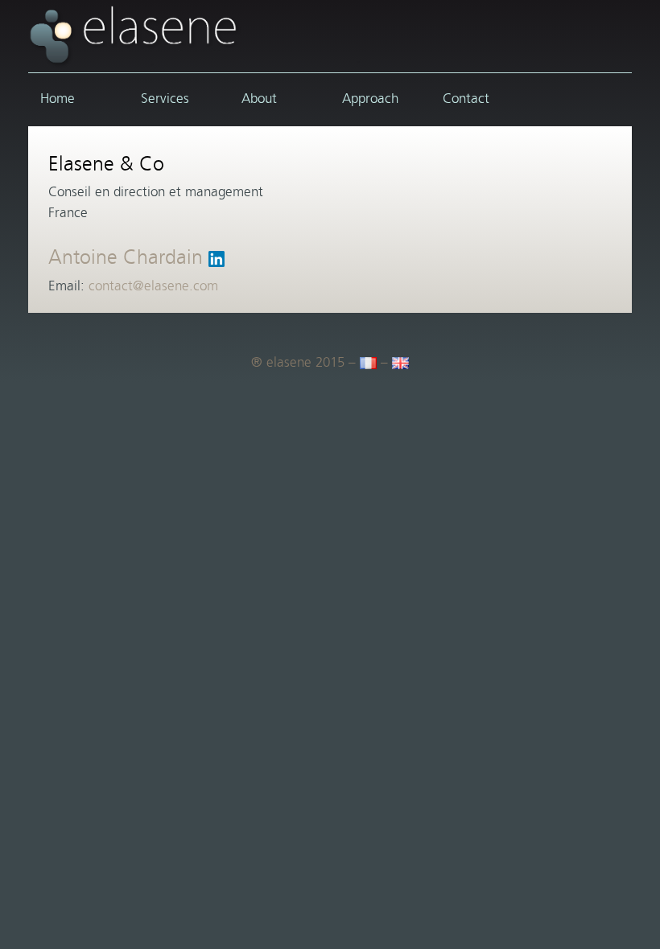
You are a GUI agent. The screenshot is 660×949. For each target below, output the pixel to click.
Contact (466, 99)
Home (57, 99)
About (259, 99)
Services (165, 99)
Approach (370, 99)
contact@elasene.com (153, 286)
